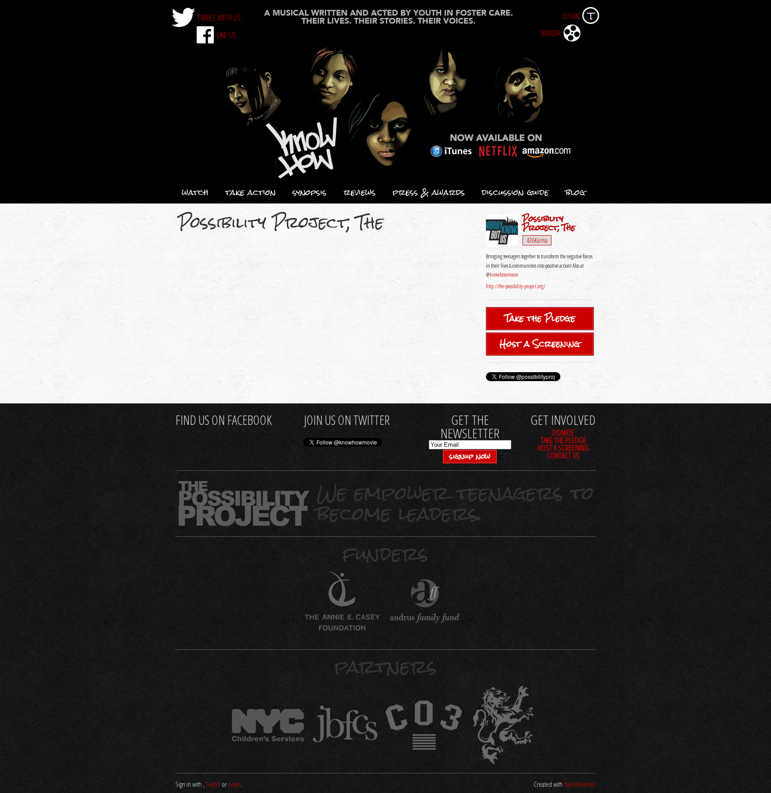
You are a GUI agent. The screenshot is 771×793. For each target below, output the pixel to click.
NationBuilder (580, 784)
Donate (563, 432)
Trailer (550, 33)
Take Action (250, 192)
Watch (195, 192)
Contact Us (563, 455)
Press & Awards (429, 192)
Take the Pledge (540, 318)
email (234, 784)
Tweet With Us (219, 17)
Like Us (226, 35)
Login (571, 15)
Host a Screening (540, 344)
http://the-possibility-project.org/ (515, 286)
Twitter (213, 784)
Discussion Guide (515, 192)
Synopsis (310, 192)
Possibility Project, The (548, 223)
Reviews (360, 192)
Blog (575, 192)
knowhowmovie (504, 274)
